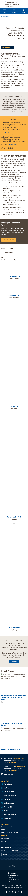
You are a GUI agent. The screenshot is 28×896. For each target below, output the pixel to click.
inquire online (12, 763)
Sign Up (5, 854)
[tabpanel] (14, 445)
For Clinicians (4, 841)
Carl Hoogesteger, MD (14, 276)
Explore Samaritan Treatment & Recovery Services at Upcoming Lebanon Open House (13, 697)
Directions (8, 133)
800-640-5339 (20, 766)
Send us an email (8, 774)
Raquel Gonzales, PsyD (14, 517)
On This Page (6, 48)
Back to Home (6, 16)
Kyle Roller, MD (14, 406)
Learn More (14, 661)
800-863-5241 (19, 758)
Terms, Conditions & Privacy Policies (15, 887)
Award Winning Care (14, 866)
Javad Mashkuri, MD (14, 295)
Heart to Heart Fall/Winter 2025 (10, 749)
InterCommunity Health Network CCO (11, 832)
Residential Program (8, 240)
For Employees (5, 838)
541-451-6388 (13, 144)
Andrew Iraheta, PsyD (14, 628)
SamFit (3, 829)
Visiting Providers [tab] (8, 252)
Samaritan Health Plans (7, 827)
